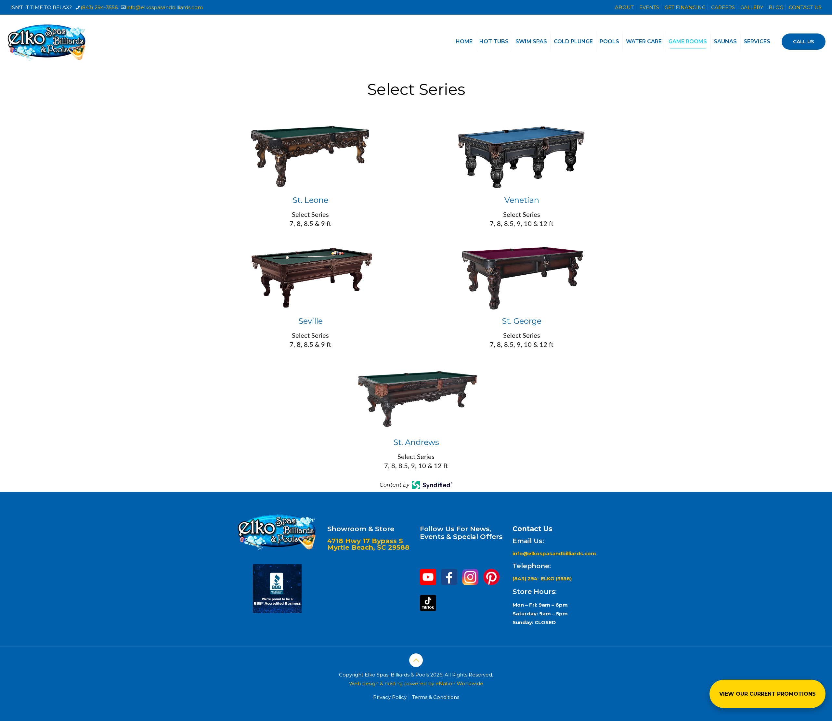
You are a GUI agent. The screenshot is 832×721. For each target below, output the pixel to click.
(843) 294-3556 (99, 7)
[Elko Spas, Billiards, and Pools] (47, 41)
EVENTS (649, 7)
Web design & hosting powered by (392, 683)
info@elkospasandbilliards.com (164, 7)
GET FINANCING (685, 7)
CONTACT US (805, 7)
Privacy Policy (390, 697)
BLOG (776, 7)
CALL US (803, 41)
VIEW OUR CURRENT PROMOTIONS (767, 694)
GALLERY (751, 7)
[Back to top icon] (416, 660)
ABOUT (624, 7)
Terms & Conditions (435, 697)
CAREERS (723, 7)
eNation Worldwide (459, 683)
